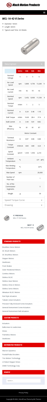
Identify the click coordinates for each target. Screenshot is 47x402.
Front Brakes (7, 266)
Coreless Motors (8, 273)
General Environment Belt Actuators (15, 311)
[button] (43, 12)
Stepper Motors (8, 258)
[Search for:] (23, 381)
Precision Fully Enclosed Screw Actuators (17, 304)
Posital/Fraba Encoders (10, 354)
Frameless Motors (9, 335)
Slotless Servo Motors (10, 289)
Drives (4, 331)
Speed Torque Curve (15, 200)
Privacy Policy (23, 393)
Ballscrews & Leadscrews (11, 327)
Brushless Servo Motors (11, 247)
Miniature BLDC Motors (11, 292)
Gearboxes (6, 262)
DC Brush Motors (8, 251)
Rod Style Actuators (9, 296)
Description (10, 64)
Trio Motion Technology (11, 358)
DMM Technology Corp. (11, 366)
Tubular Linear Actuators (11, 300)
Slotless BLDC (7, 277)
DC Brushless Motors (10, 255)
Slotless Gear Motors (10, 281)
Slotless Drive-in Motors (11, 285)
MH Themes (37, 399)
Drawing (9, 205)
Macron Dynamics (9, 351)
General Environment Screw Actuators (16, 307)
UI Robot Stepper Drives (11, 362)
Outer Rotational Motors (11, 270)
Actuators (5, 323)
